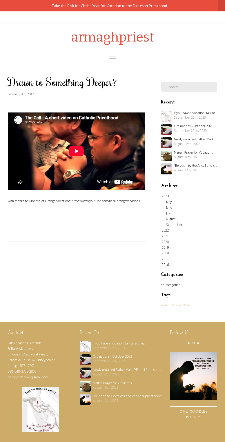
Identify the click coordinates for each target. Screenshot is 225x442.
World (187, 305)
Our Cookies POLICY (193, 414)
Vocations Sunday (171, 305)
